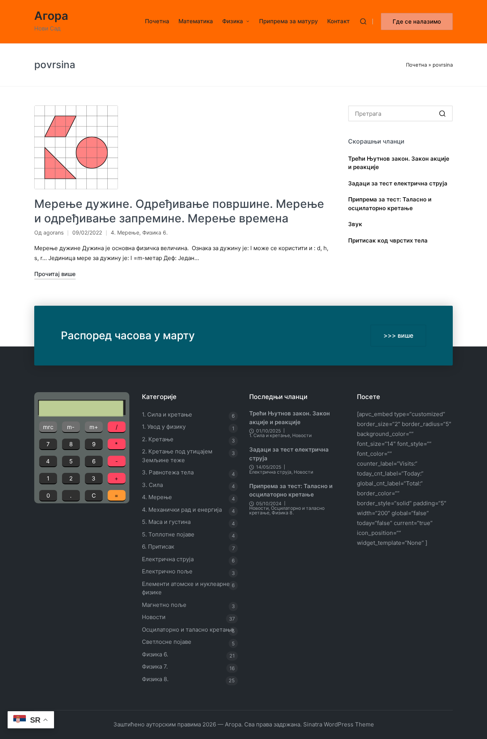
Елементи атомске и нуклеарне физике (186, 588)
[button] (417, 21)
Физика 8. (155, 679)
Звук (355, 224)
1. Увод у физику (164, 426)
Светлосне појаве (166, 641)
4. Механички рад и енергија (182, 509)
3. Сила (152, 484)
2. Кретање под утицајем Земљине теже (177, 456)
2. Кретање (157, 439)
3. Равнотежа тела (168, 472)
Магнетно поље (164, 604)
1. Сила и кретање (167, 414)
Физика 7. (155, 666)
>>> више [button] (399, 335)
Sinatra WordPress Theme (338, 724)
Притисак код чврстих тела (388, 240)
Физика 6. (155, 232)
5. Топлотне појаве (168, 534)
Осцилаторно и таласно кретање (188, 629)
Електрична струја (168, 559)
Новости (154, 617)
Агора (51, 16)
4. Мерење (125, 232)
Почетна (416, 65)
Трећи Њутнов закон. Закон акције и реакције (398, 163)
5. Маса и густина (166, 521)
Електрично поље (167, 571)
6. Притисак (158, 546)
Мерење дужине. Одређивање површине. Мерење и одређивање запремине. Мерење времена (179, 211)
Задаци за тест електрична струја (397, 183)
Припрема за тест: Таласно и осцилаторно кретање (389, 204)
